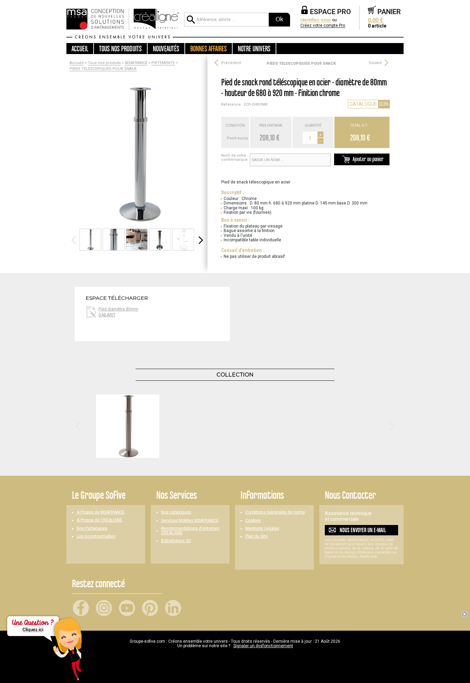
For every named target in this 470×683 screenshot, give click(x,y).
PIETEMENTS (163, 63)
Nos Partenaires (92, 528)
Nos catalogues (176, 512)
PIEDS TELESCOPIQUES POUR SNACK (103, 69)
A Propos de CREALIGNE (99, 520)
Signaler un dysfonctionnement (263, 645)
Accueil (80, 48)
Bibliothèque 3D (176, 541)
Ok (279, 19)
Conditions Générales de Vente (275, 512)
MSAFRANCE (136, 63)
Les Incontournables (96, 536)
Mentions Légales (262, 528)
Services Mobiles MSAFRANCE (189, 520)
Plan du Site (256, 536)
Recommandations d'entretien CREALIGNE (190, 530)
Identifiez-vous (315, 20)
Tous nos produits (104, 63)
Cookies (253, 520)
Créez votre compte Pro (322, 25)
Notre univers (254, 48)
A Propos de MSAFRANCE (101, 512)
